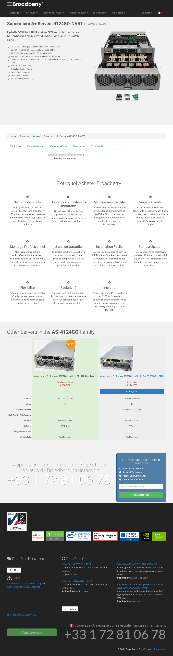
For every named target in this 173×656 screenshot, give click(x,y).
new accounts (33, 586)
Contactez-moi (141, 494)
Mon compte (37, 583)
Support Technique (132, 472)
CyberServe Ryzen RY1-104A (77, 581)
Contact (145, 12)
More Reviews (70, 609)
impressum (13, 583)
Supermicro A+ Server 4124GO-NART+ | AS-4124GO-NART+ (132, 375)
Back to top (160, 649)
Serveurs (31, 12)
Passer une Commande (134, 475)
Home (13, 136)
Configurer (15, 146)
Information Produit (133, 468)
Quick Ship (118, 12)
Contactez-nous (15, 586)
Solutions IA (99, 12)
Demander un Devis (132, 479)
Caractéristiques (35, 146)
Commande (97, 146)
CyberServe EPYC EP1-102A (76, 564)
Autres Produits (77, 12)
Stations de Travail (52, 12)
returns (24, 583)
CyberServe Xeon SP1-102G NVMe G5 (136, 564)
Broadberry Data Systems (23, 614)
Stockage (14, 12)
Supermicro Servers (30, 136)
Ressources (79, 146)
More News (14, 570)
